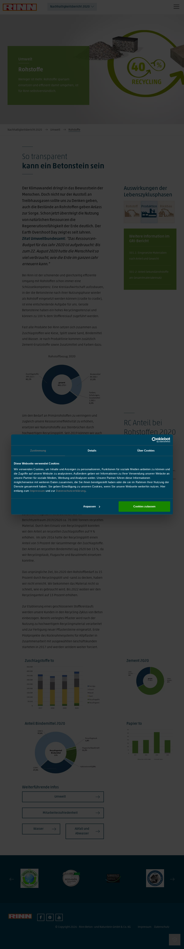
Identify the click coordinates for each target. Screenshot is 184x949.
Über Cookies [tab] (146, 450)
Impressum (38, 490)
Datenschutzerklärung (71, 490)
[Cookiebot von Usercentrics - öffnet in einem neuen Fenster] (154, 440)
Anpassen (89, 506)
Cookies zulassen (144, 506)
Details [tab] (92, 450)
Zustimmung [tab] (38, 450)
